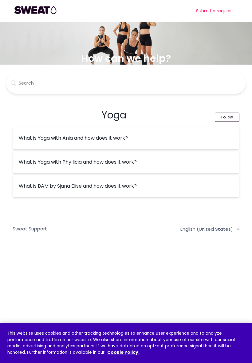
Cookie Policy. (123, 352)
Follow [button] (227, 117)
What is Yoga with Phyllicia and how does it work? (78, 162)
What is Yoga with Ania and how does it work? (73, 138)
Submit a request (214, 11)
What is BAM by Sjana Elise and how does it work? (78, 185)
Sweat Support (30, 228)
